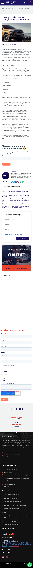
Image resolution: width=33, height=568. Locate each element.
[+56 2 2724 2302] (16, 414)
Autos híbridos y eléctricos (11, 8)
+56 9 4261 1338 (16, 425)
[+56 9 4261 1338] (16, 422)
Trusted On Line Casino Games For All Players (14, 204)
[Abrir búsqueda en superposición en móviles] (20, 3)
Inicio (3, 8)
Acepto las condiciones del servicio (13, 234)
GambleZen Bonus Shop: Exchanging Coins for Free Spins (15, 192)
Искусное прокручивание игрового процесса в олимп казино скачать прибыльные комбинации (15, 206)
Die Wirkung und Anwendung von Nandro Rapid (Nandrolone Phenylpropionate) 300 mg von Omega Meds (16, 200)
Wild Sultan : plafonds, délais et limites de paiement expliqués (16, 196)
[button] (12, 182)
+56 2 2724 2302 (16, 260)
